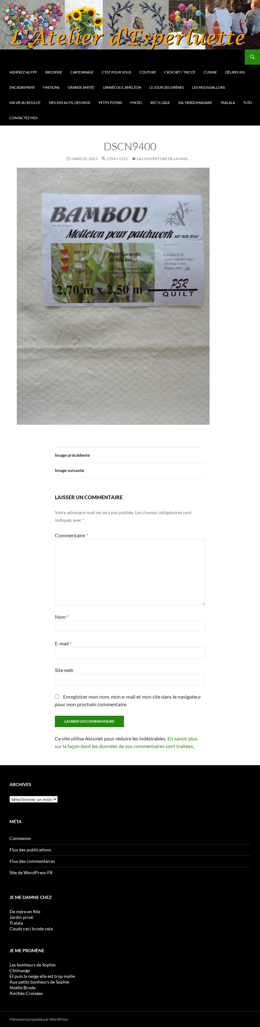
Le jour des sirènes (166, 87)
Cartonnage (82, 72)
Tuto (247, 102)
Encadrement (22, 87)
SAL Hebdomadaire (195, 102)
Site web (64, 670)
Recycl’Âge (160, 102)
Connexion (20, 838)
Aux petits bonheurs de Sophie (39, 982)
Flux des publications (30, 849)
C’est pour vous (116, 72)
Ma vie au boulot (25, 102)
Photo (136, 102)
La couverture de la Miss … (164, 158)
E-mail (63, 643)
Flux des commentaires (32, 861)
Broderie (53, 72)
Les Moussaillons (208, 87)
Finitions (51, 87)
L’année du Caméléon (122, 87)
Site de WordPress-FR (31, 872)
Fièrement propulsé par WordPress (39, 1019)
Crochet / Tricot (179, 72)
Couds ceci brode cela (31, 928)
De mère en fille (25, 911)
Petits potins (110, 102)
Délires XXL (235, 72)
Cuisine (210, 72)
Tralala (227, 102)
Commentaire (71, 535)
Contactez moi (23, 118)
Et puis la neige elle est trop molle (42, 976)
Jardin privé (21, 917)
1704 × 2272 (117, 158)
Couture (148, 72)
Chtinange (20, 970)
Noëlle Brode (23, 987)
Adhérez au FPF (23, 72)
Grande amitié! (81, 87)
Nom (61, 617)
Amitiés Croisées (26, 993)
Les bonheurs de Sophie (32, 964)
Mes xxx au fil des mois (69, 102)
